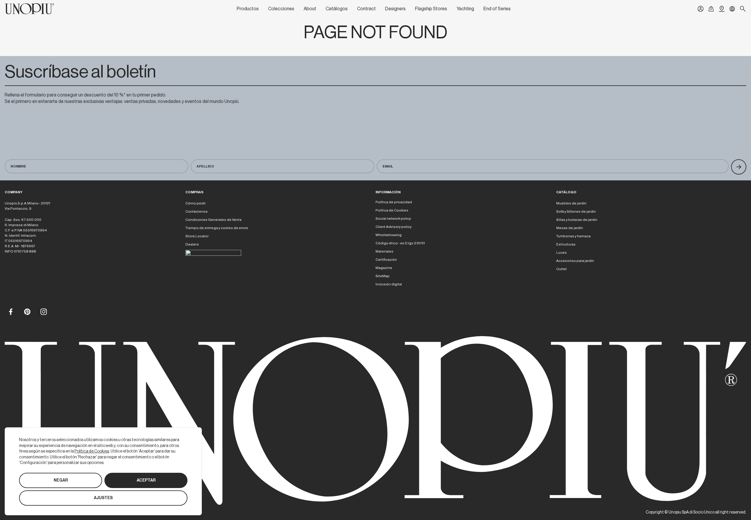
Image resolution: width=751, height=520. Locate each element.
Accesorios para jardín (575, 261)
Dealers (192, 244)
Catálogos (337, 8)
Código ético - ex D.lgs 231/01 (400, 243)
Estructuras (566, 244)
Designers (395, 8)
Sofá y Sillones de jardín (576, 211)
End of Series (497, 8)
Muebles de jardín (571, 203)
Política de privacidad (394, 202)
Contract (366, 8)
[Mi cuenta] (700, 8)
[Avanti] (738, 167)
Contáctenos (196, 211)
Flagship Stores (431, 8)
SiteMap (383, 276)
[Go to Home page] (29, 8)
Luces (561, 252)
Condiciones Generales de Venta (213, 220)
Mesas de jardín (569, 228)
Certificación (386, 260)
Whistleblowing (389, 235)
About (310, 8)
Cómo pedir (195, 203)
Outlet (561, 269)
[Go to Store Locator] (721, 8)
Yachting (465, 8)
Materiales (384, 251)
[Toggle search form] (742, 8)
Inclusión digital (389, 284)
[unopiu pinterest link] (27, 311)
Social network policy (393, 218)
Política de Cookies (392, 210)
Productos (248, 8)
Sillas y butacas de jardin (576, 220)
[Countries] (732, 8)
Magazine (384, 268)
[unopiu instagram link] (43, 311)
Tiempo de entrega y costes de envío (216, 228)
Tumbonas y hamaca (573, 236)
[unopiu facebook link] (10, 311)
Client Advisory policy (394, 227)
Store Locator (197, 236)
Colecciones (281, 8)
